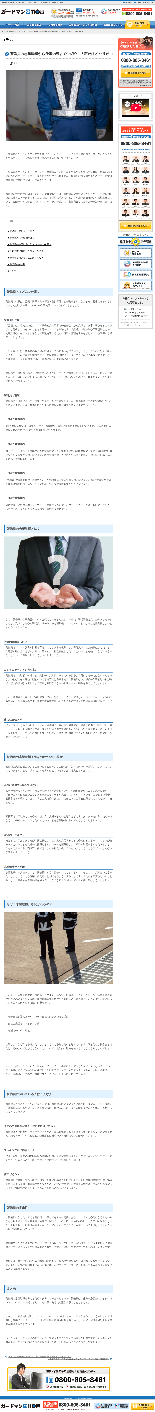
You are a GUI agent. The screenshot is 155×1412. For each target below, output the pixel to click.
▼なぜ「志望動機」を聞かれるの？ (25, 251)
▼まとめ (11, 271)
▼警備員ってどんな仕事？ (21, 231)
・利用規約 (126, 235)
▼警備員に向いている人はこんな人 (25, 258)
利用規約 (128, 2)
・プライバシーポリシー (141, 235)
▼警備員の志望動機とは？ (21, 238)
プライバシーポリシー (145, 2)
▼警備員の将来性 (16, 264)
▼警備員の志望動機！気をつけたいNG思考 (29, 244)
